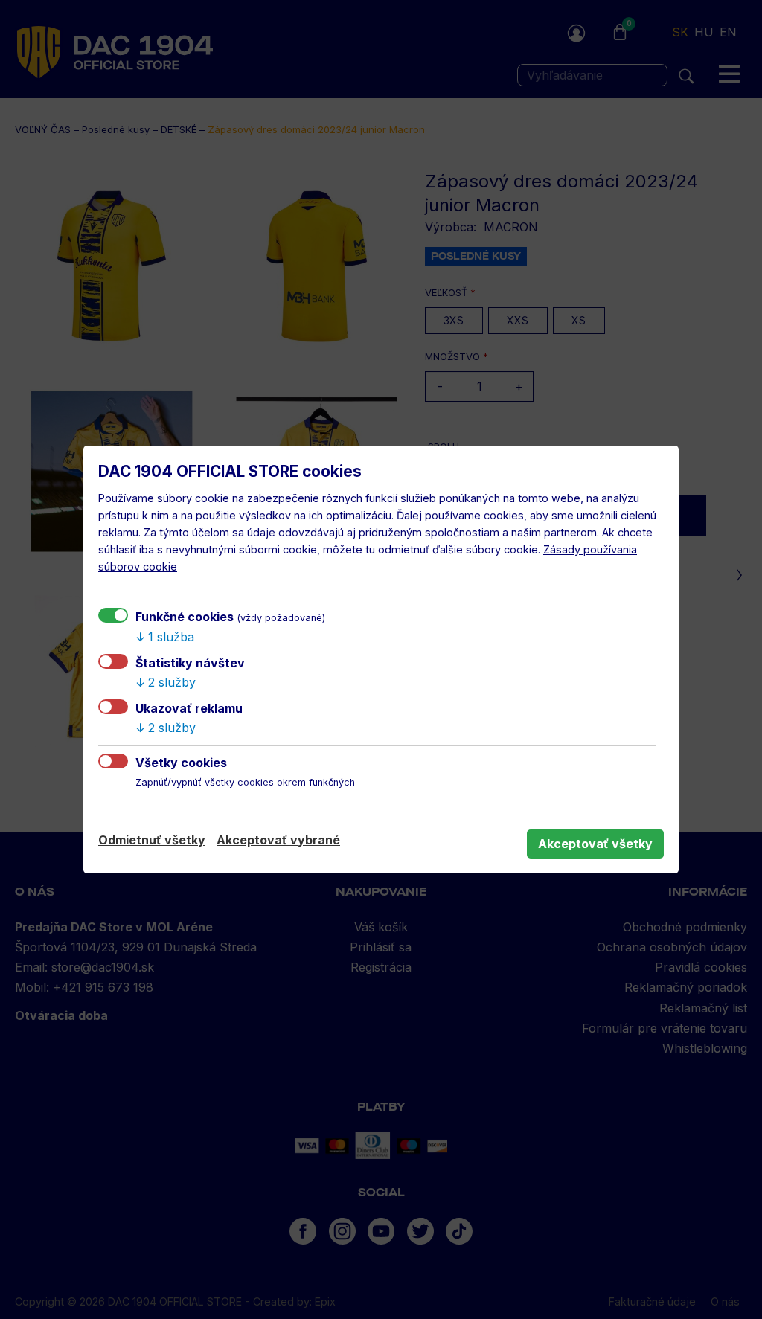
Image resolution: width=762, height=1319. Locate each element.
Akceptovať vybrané (278, 839)
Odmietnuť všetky (151, 839)
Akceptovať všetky (595, 843)
